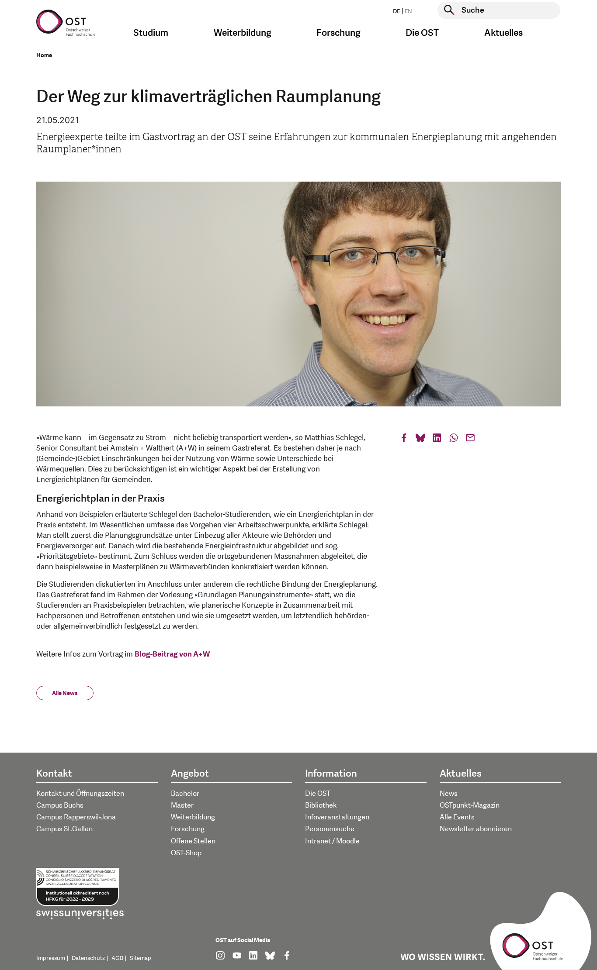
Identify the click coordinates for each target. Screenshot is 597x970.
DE (396, 11)
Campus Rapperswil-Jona (76, 817)
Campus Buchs (59, 805)
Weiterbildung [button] (242, 33)
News (449, 793)
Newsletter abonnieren (476, 829)
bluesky (420, 440)
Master (182, 805)
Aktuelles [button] (503, 33)
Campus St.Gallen (64, 829)
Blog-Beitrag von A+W (173, 654)
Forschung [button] (338, 33)
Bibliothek (321, 805)
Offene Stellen (193, 841)
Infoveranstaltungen (337, 817)
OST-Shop (186, 853)
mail (470, 440)
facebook (404, 440)
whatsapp (453, 440)
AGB (117, 958)
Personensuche (329, 829)
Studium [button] (150, 33)
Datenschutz (88, 958)
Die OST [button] (422, 33)
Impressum (50, 958)
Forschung (188, 829)
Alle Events (457, 817)
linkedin (437, 440)
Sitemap (140, 958)
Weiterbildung (193, 817)
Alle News (65, 693)
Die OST (317, 793)
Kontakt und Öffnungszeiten (80, 793)
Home (44, 55)
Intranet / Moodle (332, 841)
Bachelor (185, 793)
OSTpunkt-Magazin (470, 805)
